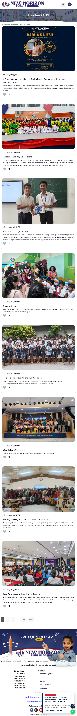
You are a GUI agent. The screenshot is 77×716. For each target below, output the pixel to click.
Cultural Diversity (10, 306)
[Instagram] (36, 710)
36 (24, 620)
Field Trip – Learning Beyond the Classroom (22, 378)
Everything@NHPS (13, 75)
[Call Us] (72, 712)
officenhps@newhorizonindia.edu (38, 701)
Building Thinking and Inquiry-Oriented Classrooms (26, 519)
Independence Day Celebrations (17, 157)
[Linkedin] (45, 710)
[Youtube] (41, 710)
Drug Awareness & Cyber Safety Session (21, 594)
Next (31, 620)
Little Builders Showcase (14, 450)
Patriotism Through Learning (15, 231)
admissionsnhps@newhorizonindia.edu (38, 697)
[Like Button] (4, 94)
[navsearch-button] (63, 5)
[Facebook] (31, 710)
